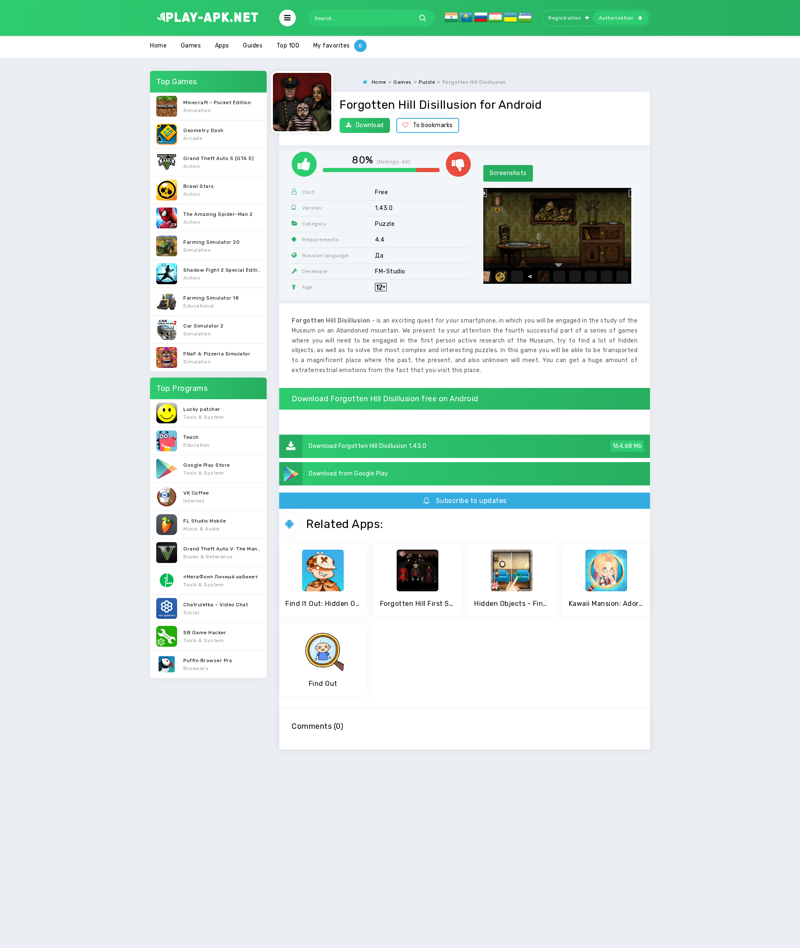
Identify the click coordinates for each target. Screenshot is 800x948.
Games (191, 45)
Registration (564, 18)
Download (370, 125)
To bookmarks (433, 125)
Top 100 (288, 45)
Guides (252, 45)
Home (158, 45)
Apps (222, 45)
